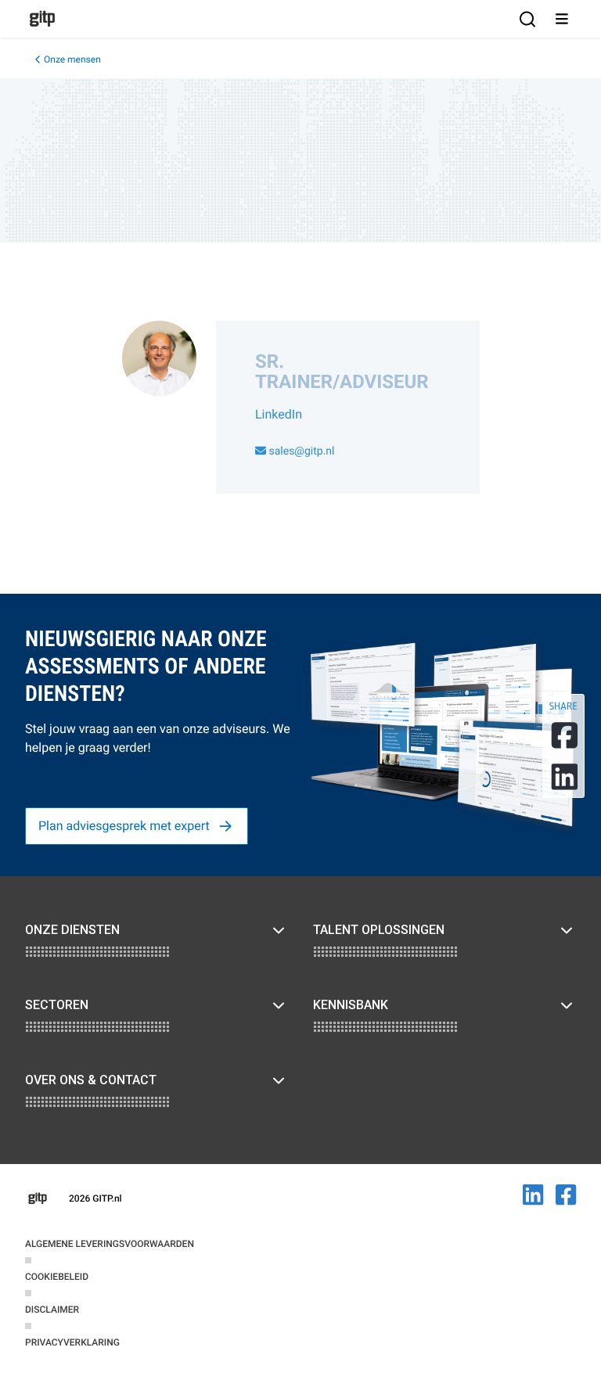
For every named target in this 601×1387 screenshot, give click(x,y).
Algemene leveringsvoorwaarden (109, 1243)
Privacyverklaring (72, 1342)
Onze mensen (72, 59)
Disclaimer (52, 1309)
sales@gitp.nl (300, 451)
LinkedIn (278, 414)
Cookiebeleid (56, 1276)
